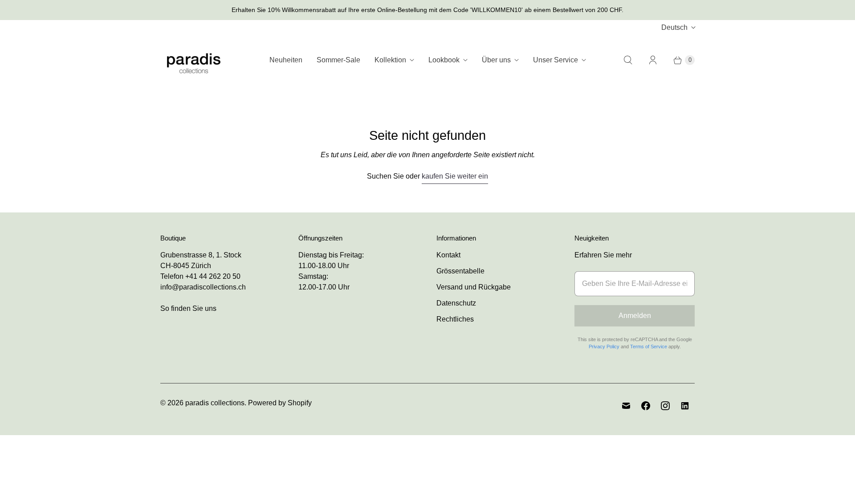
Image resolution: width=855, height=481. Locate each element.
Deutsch (674, 27)
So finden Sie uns (188, 308)
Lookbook (444, 60)
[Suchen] (627, 60)
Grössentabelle (460, 271)
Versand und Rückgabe (473, 287)
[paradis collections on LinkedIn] (685, 406)
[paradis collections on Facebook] (646, 406)
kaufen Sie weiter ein (455, 176)
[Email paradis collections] (626, 406)
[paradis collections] (193, 60)
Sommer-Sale (338, 60)
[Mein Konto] (652, 60)
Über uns (496, 60)
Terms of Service (648, 346)
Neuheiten (285, 60)
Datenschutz (456, 303)
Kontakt (448, 255)
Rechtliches (455, 319)
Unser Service (555, 60)
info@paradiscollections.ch (203, 287)
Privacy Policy (604, 346)
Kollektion (390, 60)
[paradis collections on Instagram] (665, 406)
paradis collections (214, 403)
